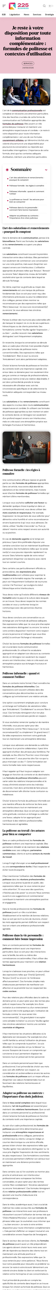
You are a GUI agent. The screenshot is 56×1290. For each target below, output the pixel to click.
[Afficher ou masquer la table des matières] (39, 169)
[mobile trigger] (5, 6)
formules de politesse (13, 123)
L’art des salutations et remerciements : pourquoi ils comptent (26, 178)
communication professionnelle (27, 110)
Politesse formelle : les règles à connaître (26, 185)
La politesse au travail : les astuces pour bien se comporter (26, 200)
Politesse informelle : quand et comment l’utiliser (26, 192)
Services (28, 63)
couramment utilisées (13, 140)
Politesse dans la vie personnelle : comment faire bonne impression (23, 208)
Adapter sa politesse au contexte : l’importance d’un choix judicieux (24, 216)
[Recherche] (44, 6)
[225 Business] (18, 6)
